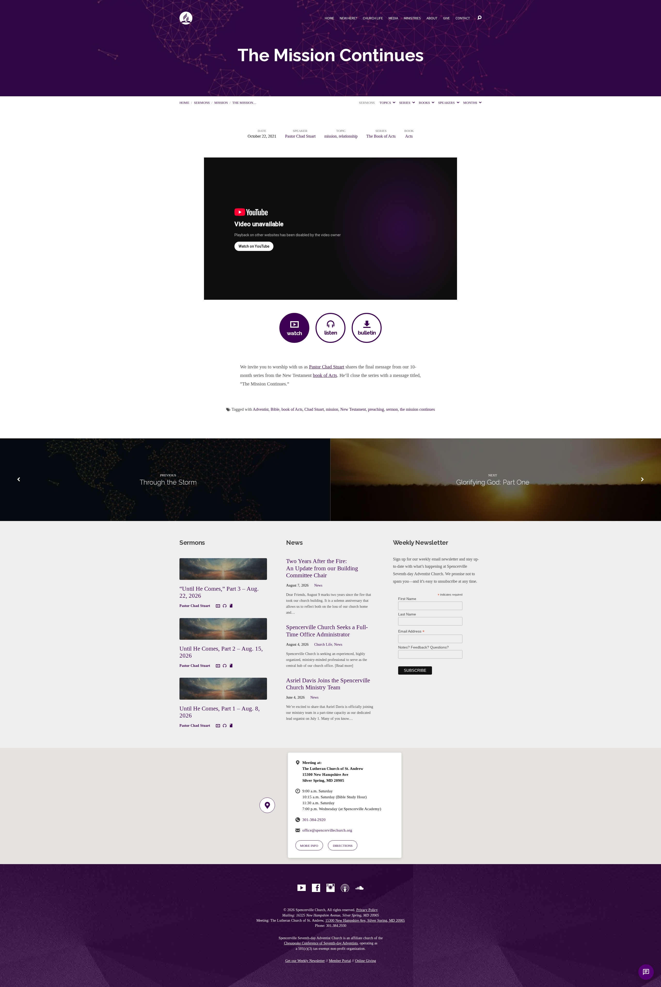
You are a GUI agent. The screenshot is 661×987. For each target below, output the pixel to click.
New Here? (348, 18)
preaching (376, 409)
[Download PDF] (231, 606)
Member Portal (340, 961)
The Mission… (244, 103)
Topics (386, 103)
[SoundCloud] (359, 888)
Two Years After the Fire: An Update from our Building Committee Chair (322, 568)
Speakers (446, 103)
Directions (342, 846)
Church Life (373, 18)
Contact (462, 18)
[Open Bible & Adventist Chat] (646, 972)
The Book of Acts (381, 136)
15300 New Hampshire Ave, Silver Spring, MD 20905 (365, 920)
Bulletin (367, 332)
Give (446, 18)
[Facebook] (316, 888)
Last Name (407, 614)
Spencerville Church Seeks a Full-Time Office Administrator (327, 631)
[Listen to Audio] (224, 606)
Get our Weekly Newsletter (305, 961)
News (318, 585)
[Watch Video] (218, 606)
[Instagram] (330, 888)
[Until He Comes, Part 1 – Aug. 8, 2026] (223, 695)
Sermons (202, 103)
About (432, 18)
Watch (294, 333)
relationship (348, 136)
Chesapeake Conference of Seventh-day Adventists (321, 943)
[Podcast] (345, 888)
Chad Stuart (314, 409)
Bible (275, 409)
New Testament (353, 409)
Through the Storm (168, 482)
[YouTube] (301, 888)
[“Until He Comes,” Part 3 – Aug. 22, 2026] (223, 576)
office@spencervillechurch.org (327, 830)
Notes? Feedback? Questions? (423, 647)
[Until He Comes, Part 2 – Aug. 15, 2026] (223, 636)
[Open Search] (479, 18)
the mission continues (417, 409)
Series (405, 103)
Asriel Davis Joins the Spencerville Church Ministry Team (328, 684)
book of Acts (325, 375)
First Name (407, 599)
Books (425, 103)
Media (393, 18)
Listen (330, 332)
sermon (392, 409)
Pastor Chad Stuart (300, 136)
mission (221, 103)
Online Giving (365, 961)
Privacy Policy (367, 910)
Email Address (411, 631)
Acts (409, 136)
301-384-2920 (314, 819)
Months (470, 103)
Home (329, 18)
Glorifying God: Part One (492, 482)
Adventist (261, 409)
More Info (309, 846)
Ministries (412, 18)
